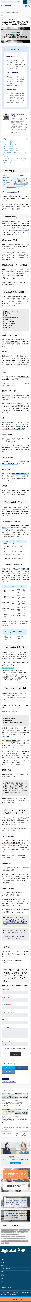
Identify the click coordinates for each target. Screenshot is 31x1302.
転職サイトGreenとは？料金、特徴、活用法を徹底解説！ (16, 1128)
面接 (2, 1281)
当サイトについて (6, 1292)
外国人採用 (25, 1232)
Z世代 (2, 1242)
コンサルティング (12, 1238)
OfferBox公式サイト (12, 192)
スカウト (3, 1262)
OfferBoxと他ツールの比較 (11, 150)
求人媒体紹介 (13, 1081)
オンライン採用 (21, 1238)
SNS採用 (7, 1242)
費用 (2, 1230)
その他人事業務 (6, 1269)
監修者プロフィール (6, 1287)
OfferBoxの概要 (11, 56)
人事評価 (3, 1266)
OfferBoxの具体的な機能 (10, 145)
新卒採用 (5, 1081)
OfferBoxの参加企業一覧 (10, 149)
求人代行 (21, 1230)
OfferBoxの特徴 (8, 143)
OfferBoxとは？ (8, 141)
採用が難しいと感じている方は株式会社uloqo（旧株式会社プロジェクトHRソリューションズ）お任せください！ (15, 160)
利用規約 (23, 1292)
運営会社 (15, 1294)
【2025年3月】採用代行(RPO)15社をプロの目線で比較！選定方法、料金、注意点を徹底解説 (15, 923)
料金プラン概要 (11, 89)
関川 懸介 (13, 116)
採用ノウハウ (5, 1078)
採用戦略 (14, 1232)
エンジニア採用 (4, 1240)
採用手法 (8, 1232)
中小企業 (17, 1234)
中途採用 (11, 1234)
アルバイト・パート (23, 1240)
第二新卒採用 (7, 1230)
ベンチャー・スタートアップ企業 (8, 1236)
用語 (2, 1278)
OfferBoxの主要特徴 (12, 73)
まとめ (6, 156)
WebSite (15, 132)
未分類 (2, 1275)
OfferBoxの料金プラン (10, 147)
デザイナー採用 (20, 1236)
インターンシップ (13, 1240)
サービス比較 (4, 1238)
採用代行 (19, 1232)
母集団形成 (27, 1230)
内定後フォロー (4, 1234)
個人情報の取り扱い (10, 1049)
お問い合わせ (16, 1292)
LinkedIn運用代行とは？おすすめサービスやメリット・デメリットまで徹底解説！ (15, 1134)
